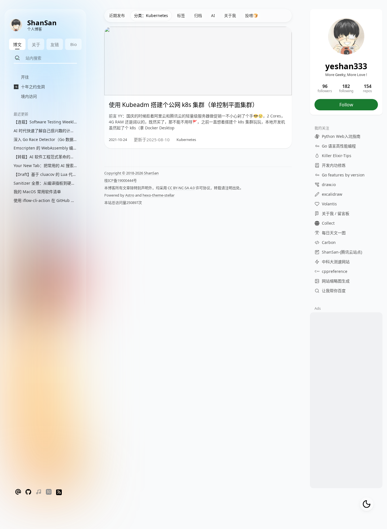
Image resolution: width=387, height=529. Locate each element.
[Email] (18, 492)
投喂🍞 (251, 15)
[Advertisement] (346, 402)
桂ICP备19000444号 (120, 180)
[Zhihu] (48, 492)
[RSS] (58, 492)
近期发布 (117, 15)
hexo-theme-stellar (159, 195)
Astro (129, 195)
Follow (346, 105)
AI (213, 15)
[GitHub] (28, 492)
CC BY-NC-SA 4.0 (181, 187)
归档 (198, 15)
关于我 (230, 15)
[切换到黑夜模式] (366, 504)
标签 (181, 15)
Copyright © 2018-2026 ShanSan (131, 173)
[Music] (38, 492)
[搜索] (17, 58)
